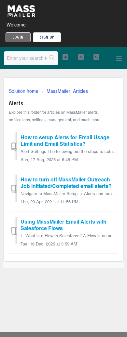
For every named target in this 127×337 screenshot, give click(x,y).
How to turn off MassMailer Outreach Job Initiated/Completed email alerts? (66, 183)
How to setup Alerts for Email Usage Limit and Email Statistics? (65, 140)
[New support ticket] (65, 57)
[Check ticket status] (81, 57)
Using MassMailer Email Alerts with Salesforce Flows (63, 225)
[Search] (52, 58)
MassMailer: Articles (67, 91)
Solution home (24, 91)
